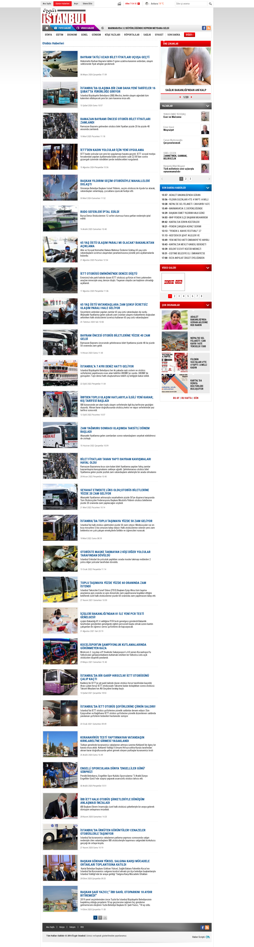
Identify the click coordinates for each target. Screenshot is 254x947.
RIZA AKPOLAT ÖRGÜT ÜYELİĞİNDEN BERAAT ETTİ (183, 260)
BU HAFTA (186, 398)
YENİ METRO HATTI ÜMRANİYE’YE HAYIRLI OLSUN (185, 242)
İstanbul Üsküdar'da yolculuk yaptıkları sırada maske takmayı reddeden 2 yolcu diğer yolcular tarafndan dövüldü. (115, 557)
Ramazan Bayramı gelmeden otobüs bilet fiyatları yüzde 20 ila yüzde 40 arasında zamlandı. (115, 124)
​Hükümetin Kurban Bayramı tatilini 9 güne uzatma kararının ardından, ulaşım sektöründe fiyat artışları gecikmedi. (116, 60)
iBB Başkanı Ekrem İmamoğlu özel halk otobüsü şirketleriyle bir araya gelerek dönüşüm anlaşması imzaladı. (117, 804)
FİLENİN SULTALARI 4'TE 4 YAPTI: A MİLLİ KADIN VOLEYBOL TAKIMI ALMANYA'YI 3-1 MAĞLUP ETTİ (198, 363)
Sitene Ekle (87, 3)
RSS (82, 927)
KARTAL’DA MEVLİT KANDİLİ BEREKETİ (184, 244)
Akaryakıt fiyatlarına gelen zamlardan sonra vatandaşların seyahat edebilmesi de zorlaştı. (118, 433)
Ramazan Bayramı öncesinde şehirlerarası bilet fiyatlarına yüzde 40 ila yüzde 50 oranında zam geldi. (117, 340)
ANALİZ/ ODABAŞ (177, 117)
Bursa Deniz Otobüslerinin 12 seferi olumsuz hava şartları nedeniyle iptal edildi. (115, 215)
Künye (61, 927)
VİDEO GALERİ (169, 267)
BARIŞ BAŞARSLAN (172, 167)
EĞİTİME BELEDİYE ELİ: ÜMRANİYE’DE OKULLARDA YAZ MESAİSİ (183, 255)
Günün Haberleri (62, 3)
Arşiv (76, 3)
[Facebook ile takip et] (204, 28)
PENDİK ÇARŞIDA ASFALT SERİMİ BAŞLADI (181, 228)
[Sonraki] (105, 918)
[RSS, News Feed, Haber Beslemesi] (208, 28)
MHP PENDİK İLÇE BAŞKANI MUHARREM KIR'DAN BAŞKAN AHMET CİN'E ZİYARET (185, 219)
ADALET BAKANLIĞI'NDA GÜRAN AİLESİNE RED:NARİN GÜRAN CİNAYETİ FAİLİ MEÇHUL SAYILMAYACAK (199, 320)
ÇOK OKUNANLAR (171, 305)
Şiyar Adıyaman (176, 128)
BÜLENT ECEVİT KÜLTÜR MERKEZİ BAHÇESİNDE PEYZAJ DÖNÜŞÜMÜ (181, 251)
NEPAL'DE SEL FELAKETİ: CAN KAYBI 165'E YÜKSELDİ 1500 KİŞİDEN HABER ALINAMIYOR (186, 206)
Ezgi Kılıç (178, 154)
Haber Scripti (198, 937)
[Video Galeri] (85, 28)
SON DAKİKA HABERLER (174, 187)
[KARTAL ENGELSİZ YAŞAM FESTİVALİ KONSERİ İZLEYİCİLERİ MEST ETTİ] (173, 282)
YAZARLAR (167, 106)
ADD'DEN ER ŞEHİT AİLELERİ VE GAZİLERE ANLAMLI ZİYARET (181, 237)
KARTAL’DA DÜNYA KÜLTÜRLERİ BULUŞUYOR (181, 224)
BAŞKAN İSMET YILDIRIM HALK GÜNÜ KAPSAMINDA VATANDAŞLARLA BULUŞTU (183, 215)
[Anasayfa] (47, 28)
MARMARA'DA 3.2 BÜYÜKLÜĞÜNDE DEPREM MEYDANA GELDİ (182, 210)
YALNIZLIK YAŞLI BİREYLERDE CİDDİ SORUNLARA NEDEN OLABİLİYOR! (186, 91)
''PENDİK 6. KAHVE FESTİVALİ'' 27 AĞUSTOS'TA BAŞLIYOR (181, 233)
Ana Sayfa (47, 3)
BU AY (176, 398)
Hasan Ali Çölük (176, 141)
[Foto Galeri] (63, 28)
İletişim (72, 927)
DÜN (196, 398)
